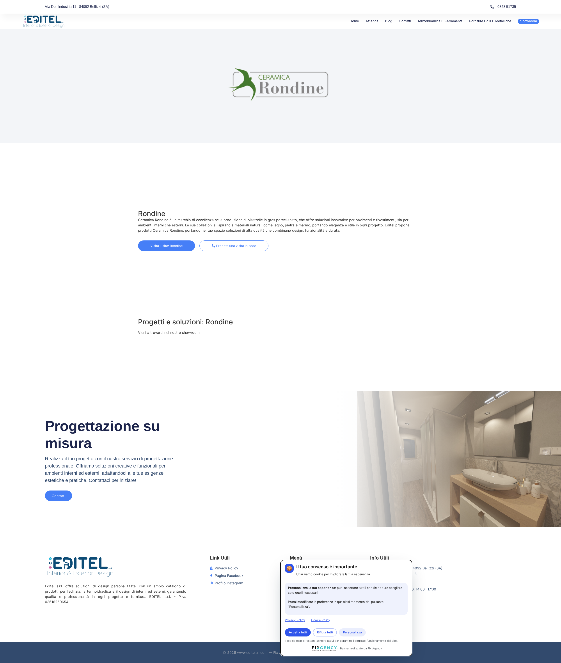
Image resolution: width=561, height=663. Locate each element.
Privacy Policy (295, 620)
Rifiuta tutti (325, 632)
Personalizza (352, 632)
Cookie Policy (320, 620)
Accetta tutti (298, 632)
